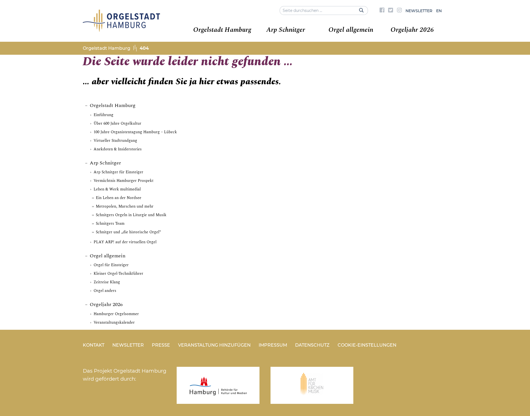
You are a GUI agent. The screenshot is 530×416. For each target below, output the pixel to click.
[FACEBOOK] (382, 10)
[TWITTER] (390, 10)
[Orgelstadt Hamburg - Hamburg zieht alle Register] (121, 30)
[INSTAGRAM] (399, 10)
